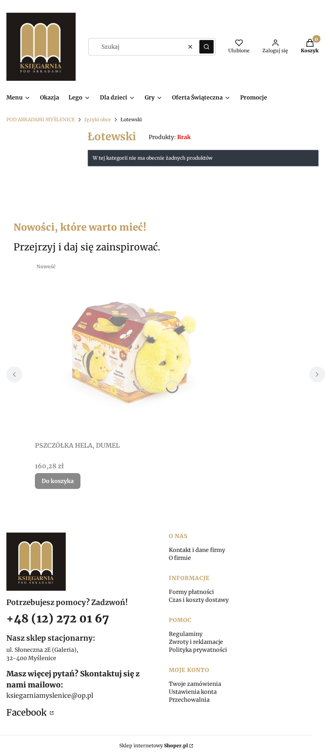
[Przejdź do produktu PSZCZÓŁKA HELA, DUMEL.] (134, 349)
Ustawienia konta (193, 691)
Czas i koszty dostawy (199, 599)
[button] (206, 46)
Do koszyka (58, 481)
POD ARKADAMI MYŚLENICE (40, 119)
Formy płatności (191, 592)
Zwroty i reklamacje (196, 641)
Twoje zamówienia (195, 683)
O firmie (180, 557)
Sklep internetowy (153, 745)
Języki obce (97, 119)
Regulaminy (186, 634)
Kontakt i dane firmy (197, 550)
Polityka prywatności (198, 649)
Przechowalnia (189, 699)
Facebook (27, 712)
